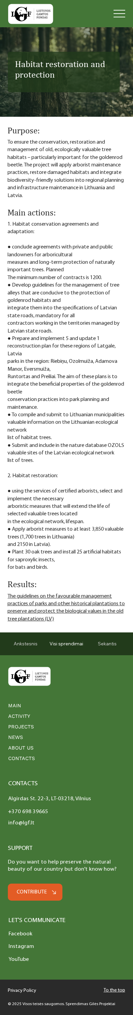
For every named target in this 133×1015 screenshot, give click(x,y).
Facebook (20, 934)
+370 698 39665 (28, 812)
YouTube (19, 959)
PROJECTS (21, 727)
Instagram (21, 946)
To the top (114, 990)
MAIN (14, 706)
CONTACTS (21, 758)
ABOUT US (20, 748)
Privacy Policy (22, 990)
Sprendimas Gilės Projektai (90, 1004)
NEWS (15, 737)
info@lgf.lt (21, 823)
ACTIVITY (19, 716)
